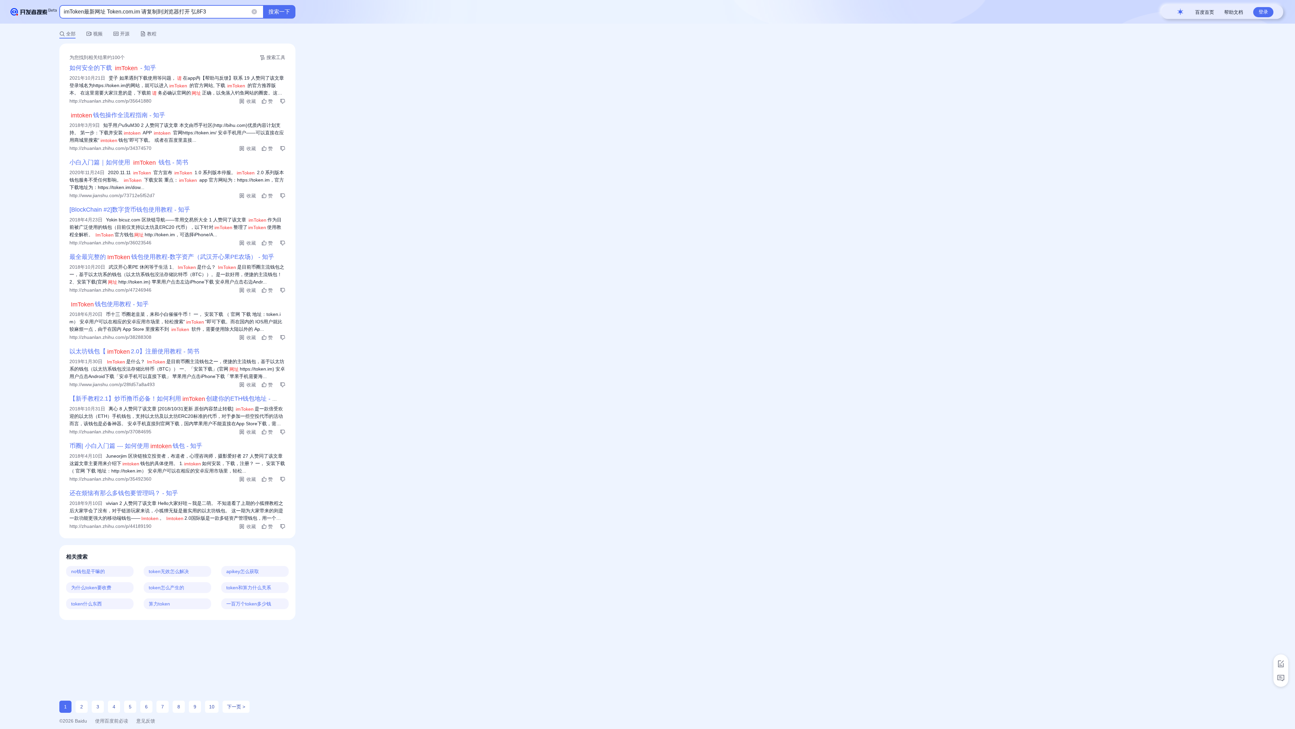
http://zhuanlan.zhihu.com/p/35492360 (110, 479)
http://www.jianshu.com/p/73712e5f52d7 (112, 195)
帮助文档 (1233, 12)
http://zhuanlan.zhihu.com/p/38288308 (110, 337)
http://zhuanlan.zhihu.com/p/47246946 (110, 290)
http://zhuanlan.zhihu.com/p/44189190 (110, 526)
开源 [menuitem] (125, 33)
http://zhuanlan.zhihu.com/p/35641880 (110, 101)
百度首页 (1204, 12)
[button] (253, 12)
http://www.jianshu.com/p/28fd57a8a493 (112, 384)
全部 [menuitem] (71, 33)
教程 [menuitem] (151, 33)
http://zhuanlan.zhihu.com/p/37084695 (110, 431)
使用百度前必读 (111, 721)
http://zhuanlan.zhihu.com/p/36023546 (110, 242)
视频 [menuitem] (98, 33)
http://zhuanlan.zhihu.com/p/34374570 (110, 148)
